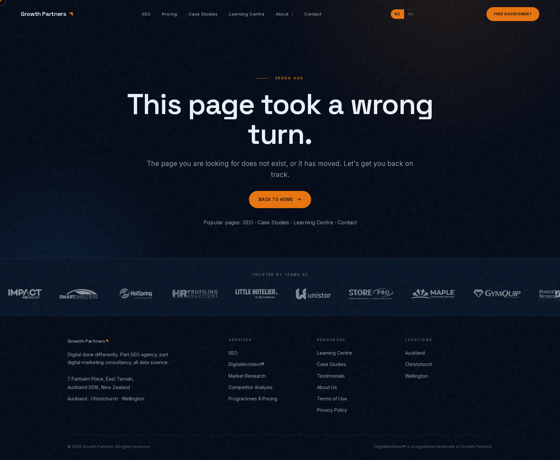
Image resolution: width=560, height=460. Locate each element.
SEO (146, 14)
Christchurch (418, 364)
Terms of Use (332, 398)
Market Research (247, 376)
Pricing (169, 14)
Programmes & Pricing (252, 398)
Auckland (415, 353)
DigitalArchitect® (246, 364)
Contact (313, 14)
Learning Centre (246, 14)
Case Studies (203, 14)
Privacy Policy (332, 410)
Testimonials (331, 376)
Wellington (416, 376)
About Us (327, 387)
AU (411, 14)
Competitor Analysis (250, 387)
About (284, 14)
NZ (397, 14)
